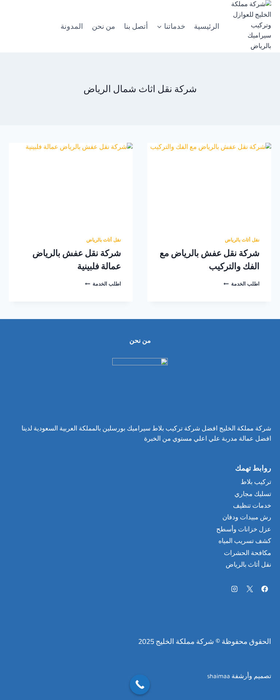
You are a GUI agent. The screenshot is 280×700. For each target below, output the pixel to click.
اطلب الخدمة (241, 284)
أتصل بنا (136, 26)
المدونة (72, 26)
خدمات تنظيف (252, 506)
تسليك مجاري (252, 495)
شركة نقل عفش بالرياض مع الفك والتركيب (210, 259)
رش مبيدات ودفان (246, 518)
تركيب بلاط (256, 483)
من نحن (103, 26)
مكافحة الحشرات (247, 554)
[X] (249, 588)
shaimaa (218, 677)
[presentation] (209, 184)
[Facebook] (264, 588)
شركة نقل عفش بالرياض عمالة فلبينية (76, 259)
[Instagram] (234, 588)
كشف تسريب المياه (244, 542)
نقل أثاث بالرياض (242, 241)
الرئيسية (206, 26)
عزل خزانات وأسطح (243, 530)
